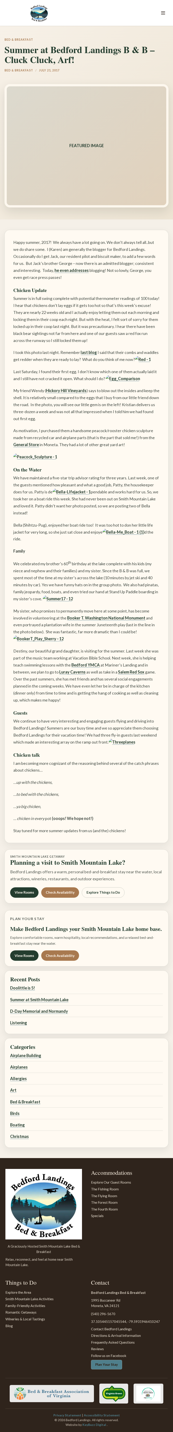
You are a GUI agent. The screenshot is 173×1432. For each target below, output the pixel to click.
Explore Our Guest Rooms (111, 1182)
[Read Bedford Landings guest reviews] (148, 1394)
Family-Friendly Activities (25, 1305)
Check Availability (60, 892)
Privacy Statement (67, 1415)
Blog (9, 1326)
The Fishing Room (105, 1189)
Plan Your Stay (106, 1364)
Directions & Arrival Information (116, 1335)
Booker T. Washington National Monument (106, 617)
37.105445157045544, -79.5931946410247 (125, 1321)
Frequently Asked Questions (113, 1342)
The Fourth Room (104, 1209)
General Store (26, 444)
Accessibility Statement (102, 1415)
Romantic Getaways (20, 1312)
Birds (15, 1113)
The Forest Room (104, 1202)
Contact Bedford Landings (111, 1329)
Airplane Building (25, 1055)
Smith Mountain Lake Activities (29, 1299)
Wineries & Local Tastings (25, 1319)
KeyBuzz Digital (94, 1425)
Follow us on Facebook (108, 1355)
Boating (17, 1124)
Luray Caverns (72, 671)
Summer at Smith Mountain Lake (39, 999)
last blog (89, 352)
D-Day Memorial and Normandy (39, 1011)
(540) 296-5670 (103, 1314)
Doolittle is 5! (22, 987)
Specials (97, 1215)
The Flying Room (104, 1196)
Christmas (19, 1136)
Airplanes (19, 1067)
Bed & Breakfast (25, 1101)
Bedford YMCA (85, 664)
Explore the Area (18, 1292)
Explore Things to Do (103, 892)
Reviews (97, 1349)
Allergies (18, 1078)
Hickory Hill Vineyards (66, 390)
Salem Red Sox (131, 671)
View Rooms (24, 892)
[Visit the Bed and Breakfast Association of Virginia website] (52, 1393)
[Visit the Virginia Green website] (113, 1394)
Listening (18, 1022)
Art (13, 1090)
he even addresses (72, 270)
